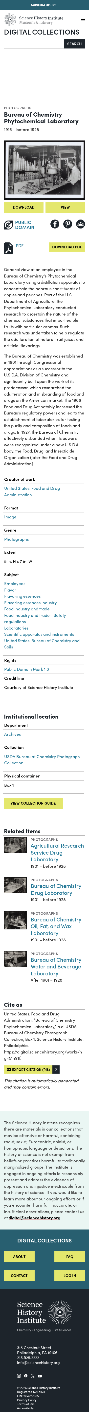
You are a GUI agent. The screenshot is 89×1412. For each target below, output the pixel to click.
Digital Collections (42, 31)
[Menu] (83, 19)
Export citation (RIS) (30, 1069)
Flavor (10, 590)
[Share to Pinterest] (67, 224)
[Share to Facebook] (54, 224)
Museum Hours (44, 4)
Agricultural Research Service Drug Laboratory (57, 852)
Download (24, 207)
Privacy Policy (26, 1400)
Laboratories (16, 628)
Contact (19, 1275)
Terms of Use (26, 1404)
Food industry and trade (27, 609)
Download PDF (67, 246)
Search (74, 43)
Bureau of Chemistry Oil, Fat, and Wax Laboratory (56, 926)
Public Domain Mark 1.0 (26, 669)
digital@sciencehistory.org (34, 1218)
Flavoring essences (22, 596)
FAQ (69, 1256)
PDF (19, 245)
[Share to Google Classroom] (80, 224)
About (19, 1256)
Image (10, 517)
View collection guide (33, 803)
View (65, 207)
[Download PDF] (8, 248)
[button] (56, 1069)
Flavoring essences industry (30, 602)
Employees (14, 583)
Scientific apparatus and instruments (39, 634)
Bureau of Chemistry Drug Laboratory (56, 889)
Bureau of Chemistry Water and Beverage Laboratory (56, 966)
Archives (12, 734)
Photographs (17, 107)
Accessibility (25, 1408)
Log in (70, 1275)
